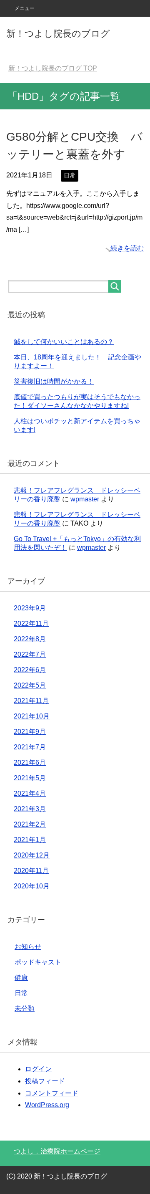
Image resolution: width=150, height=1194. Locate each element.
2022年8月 (30, 639)
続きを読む (127, 248)
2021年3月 (30, 808)
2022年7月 (30, 654)
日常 (69, 175)
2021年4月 (30, 793)
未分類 (25, 1008)
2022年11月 (31, 623)
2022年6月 (30, 669)
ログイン (38, 1069)
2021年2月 (30, 824)
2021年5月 (30, 778)
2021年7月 (30, 747)
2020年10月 (32, 886)
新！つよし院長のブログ (58, 33)
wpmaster (84, 499)
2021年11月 (31, 700)
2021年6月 (30, 762)
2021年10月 (32, 716)
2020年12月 (32, 855)
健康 (21, 977)
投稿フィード (45, 1081)
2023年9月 (30, 608)
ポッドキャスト (38, 962)
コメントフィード (51, 1093)
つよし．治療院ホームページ (57, 1151)
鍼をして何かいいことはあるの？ (64, 341)
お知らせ (28, 946)
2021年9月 (30, 731)
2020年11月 (31, 870)
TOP (52, 68)
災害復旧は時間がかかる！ (54, 381)
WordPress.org (47, 1104)
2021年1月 (30, 839)
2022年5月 (30, 685)
